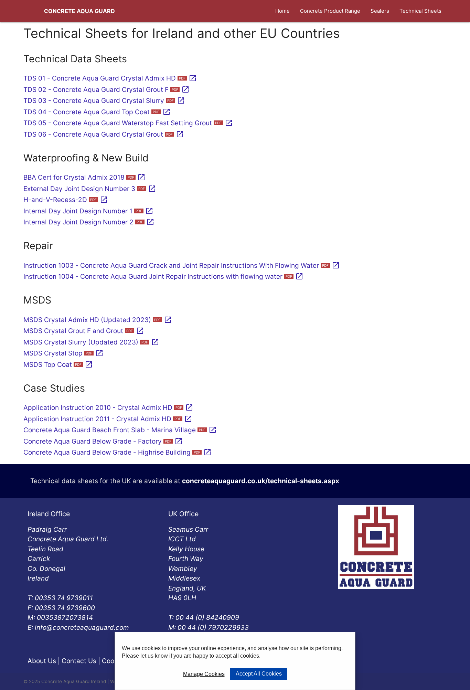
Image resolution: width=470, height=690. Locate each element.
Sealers (380, 11)
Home (282, 11)
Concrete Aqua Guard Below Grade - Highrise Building (117, 452)
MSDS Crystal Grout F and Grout (83, 331)
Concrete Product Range (330, 11)
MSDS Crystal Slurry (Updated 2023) (91, 342)
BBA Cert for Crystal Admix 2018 (84, 177)
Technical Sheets (420, 11)
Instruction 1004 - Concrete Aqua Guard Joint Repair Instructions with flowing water (163, 276)
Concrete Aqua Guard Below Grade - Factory (103, 441)
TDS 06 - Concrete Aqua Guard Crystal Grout (103, 134)
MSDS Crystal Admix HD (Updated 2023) (97, 320)
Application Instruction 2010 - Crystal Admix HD (108, 408)
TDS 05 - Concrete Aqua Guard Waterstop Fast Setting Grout (128, 123)
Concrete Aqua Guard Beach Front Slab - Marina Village (120, 430)
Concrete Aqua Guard (79, 11)
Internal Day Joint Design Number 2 (88, 222)
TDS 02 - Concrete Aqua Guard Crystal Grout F (106, 90)
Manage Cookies (204, 674)
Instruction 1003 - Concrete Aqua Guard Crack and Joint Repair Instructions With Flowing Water (181, 265)
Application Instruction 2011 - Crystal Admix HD (107, 419)
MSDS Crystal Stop (63, 353)
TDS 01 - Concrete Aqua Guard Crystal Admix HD (110, 78)
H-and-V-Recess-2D (65, 200)
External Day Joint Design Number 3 (89, 189)
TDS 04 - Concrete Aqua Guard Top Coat (97, 112)
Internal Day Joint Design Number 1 (88, 211)
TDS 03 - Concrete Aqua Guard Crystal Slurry (104, 101)
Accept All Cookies (259, 674)
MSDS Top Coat (58, 365)
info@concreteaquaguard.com (82, 627)
